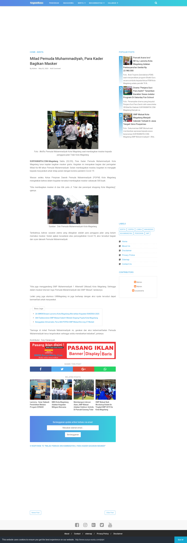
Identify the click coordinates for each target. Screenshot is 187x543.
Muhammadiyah (96, 3)
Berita (81, 3)
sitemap (88, 534)
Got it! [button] (180, 540)
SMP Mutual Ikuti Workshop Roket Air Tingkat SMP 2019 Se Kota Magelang (104, 406)
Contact (77, 534)
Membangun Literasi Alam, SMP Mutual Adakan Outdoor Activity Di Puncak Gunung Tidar (84, 406)
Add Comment (55, 68)
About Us (126, 246)
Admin (139, 282)
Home (124, 241)
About (66, 534)
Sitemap (125, 259)
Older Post (110, 513)
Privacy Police (128, 255)
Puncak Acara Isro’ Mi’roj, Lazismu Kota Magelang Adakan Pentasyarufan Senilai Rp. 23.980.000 (137, 64)
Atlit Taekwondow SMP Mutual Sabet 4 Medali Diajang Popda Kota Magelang (66, 318)
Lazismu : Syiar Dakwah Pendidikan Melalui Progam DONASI (39, 404)
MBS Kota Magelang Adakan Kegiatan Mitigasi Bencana (60, 404)
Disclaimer (127, 250)
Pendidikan (54, 3)
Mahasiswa (68, 3)
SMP (147, 233)
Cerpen (131, 229)
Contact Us (127, 264)
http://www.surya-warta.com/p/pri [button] (89, 540)
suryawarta (139, 291)
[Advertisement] (93, 29)
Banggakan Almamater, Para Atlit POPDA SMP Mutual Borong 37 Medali (64, 322)
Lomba (139, 229)
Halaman (112, 3)
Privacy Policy (103, 534)
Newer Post (36, 513)
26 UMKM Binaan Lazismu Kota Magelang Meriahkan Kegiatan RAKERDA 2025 (67, 314)
